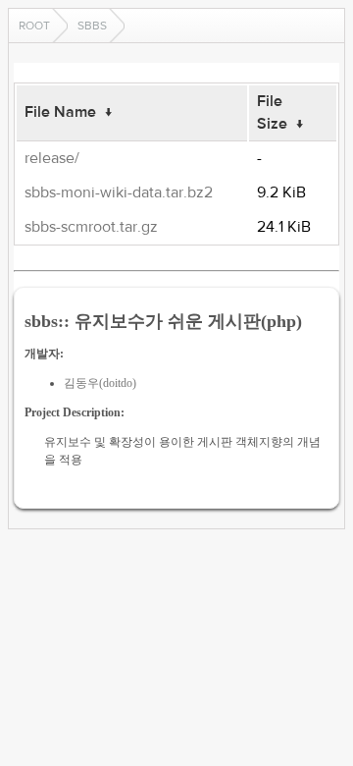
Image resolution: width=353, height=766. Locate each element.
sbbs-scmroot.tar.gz (91, 227)
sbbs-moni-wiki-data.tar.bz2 (119, 192)
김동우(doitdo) (100, 383)
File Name (60, 112)
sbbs (92, 25)
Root (34, 25)
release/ (52, 158)
